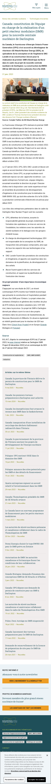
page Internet (14, 342)
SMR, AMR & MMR (33, 355)
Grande (44, 325)
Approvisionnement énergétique (14, 738)
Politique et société (34, 742)
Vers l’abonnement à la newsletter (25, 681)
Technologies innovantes (39, 19)
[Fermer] (47, 755)
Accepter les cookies (36, 779)
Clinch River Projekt (20, 325)
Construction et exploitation (13, 355)
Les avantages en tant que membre (25, 708)
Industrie (6, 359)
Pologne (15, 328)
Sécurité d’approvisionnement (14, 733)
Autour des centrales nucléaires (14, 19)
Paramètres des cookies (14, 779)
